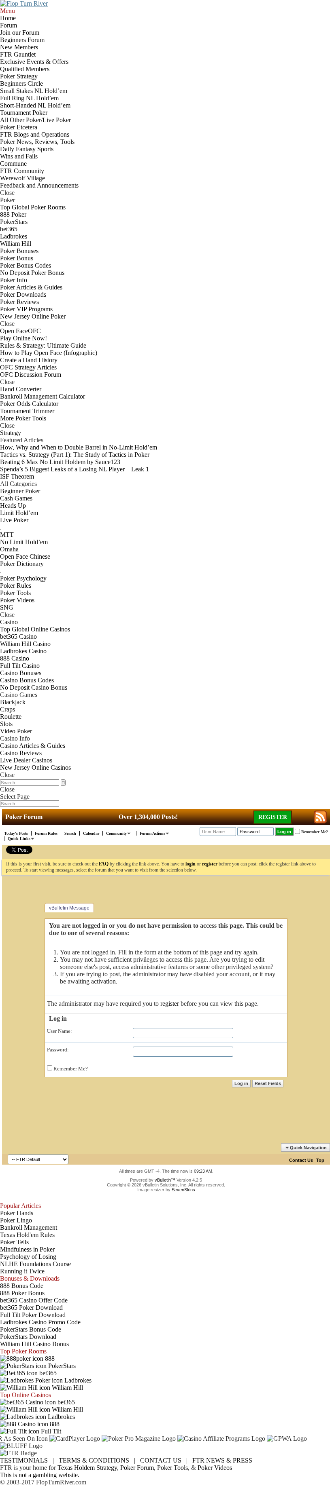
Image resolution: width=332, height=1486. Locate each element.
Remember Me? (70, 1069)
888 (49, 1358)
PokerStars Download (28, 1336)
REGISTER (272, 817)
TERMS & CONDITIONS (94, 1460)
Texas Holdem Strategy (87, 1467)
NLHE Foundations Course (35, 1263)
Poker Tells (14, 1242)
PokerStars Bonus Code (30, 1329)
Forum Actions (152, 833)
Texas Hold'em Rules (27, 1234)
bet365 (47, 1373)
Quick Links (19, 838)
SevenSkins (183, 1189)
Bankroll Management (28, 1227)
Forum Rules (46, 833)
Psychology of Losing (28, 1256)
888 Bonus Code (21, 1285)
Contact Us (301, 1160)
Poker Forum (137, 1467)
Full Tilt (50, 1431)
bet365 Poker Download (31, 1307)
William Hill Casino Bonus (34, 1343)
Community (116, 833)
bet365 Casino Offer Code (34, 1300)
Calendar (91, 833)
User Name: (59, 1031)
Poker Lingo (16, 1220)
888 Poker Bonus (22, 1293)
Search (70, 833)
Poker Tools (172, 1467)
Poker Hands (16, 1212)
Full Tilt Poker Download (33, 1314)
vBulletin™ (165, 1180)
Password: (58, 1050)
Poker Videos (215, 1467)
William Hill (66, 1387)
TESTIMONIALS (24, 1460)
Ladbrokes (77, 1380)
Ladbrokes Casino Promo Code (40, 1322)
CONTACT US (160, 1460)
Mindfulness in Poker (27, 1249)
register (169, 1003)
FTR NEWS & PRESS (222, 1460)
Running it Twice (22, 1271)
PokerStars (61, 1365)
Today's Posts (16, 833)
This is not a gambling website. (39, 1474)
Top (320, 1160)
